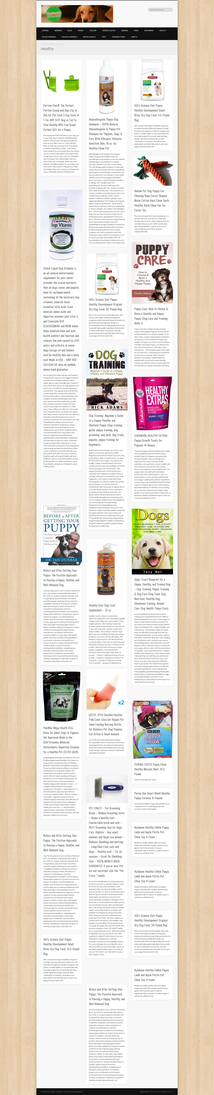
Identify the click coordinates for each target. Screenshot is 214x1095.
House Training (49, 37)
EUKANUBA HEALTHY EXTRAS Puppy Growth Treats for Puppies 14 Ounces (151, 440)
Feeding (124, 30)
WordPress (169, 1092)
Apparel (45, 30)
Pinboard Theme (155, 1092)
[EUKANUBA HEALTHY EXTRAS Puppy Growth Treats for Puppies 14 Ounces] (152, 403)
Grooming (148, 30)
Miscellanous (89, 37)
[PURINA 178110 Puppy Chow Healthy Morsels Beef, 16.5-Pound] (152, 729)
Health (162, 30)
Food (136, 30)
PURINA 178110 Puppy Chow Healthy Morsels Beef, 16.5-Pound (150, 769)
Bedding (58, 30)
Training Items (118, 37)
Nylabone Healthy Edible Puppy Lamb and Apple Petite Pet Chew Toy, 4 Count (151, 832)
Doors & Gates (108, 30)
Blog (70, 30)
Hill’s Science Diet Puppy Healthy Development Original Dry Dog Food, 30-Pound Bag (105, 304)
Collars (92, 30)
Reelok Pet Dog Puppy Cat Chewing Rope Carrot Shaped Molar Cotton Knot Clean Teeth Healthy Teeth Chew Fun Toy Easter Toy (151, 200)
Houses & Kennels (69, 37)
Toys (104, 37)
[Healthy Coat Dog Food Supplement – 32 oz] (107, 569)
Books (80, 30)
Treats (134, 37)
